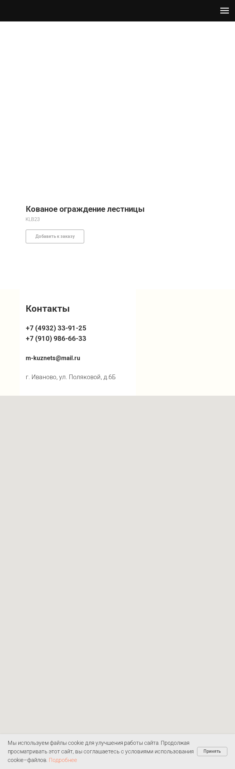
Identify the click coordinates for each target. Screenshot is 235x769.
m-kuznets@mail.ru (53, 358)
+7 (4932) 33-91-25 (56, 328)
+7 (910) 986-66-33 (56, 338)
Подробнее (63, 760)
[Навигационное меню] (224, 11)
